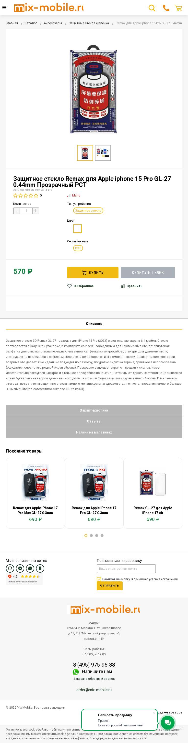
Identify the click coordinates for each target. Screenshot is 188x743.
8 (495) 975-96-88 (94, 665)
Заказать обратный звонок (94, 679)
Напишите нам (97, 671)
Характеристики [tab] (94, 410)
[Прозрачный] (77, 228)
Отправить (109, 585)
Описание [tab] (94, 324)
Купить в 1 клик (148, 272)
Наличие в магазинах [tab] (94, 432)
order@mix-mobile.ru (94, 690)
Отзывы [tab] (94, 421)
